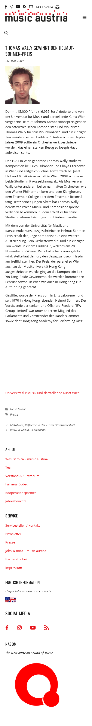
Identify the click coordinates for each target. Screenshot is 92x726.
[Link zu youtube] (18, 7)
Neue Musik (18, 409)
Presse (10, 542)
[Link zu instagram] (11, 7)
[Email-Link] (31, 7)
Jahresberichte (15, 501)
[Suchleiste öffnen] (6, 32)
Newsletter (13, 534)
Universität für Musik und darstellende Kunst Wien (42, 393)
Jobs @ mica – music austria (25, 551)
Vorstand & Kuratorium (22, 476)
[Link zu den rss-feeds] (24, 7)
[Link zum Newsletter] (57, 7)
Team (9, 467)
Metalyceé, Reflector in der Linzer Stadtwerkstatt (42, 425)
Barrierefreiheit (16, 559)
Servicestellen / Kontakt (22, 525)
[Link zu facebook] (6, 7)
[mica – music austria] (36, 16)
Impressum (13, 567)
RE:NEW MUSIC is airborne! (28, 430)
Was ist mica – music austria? (26, 459)
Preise (14, 414)
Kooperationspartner (20, 493)
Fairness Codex (16, 484)
